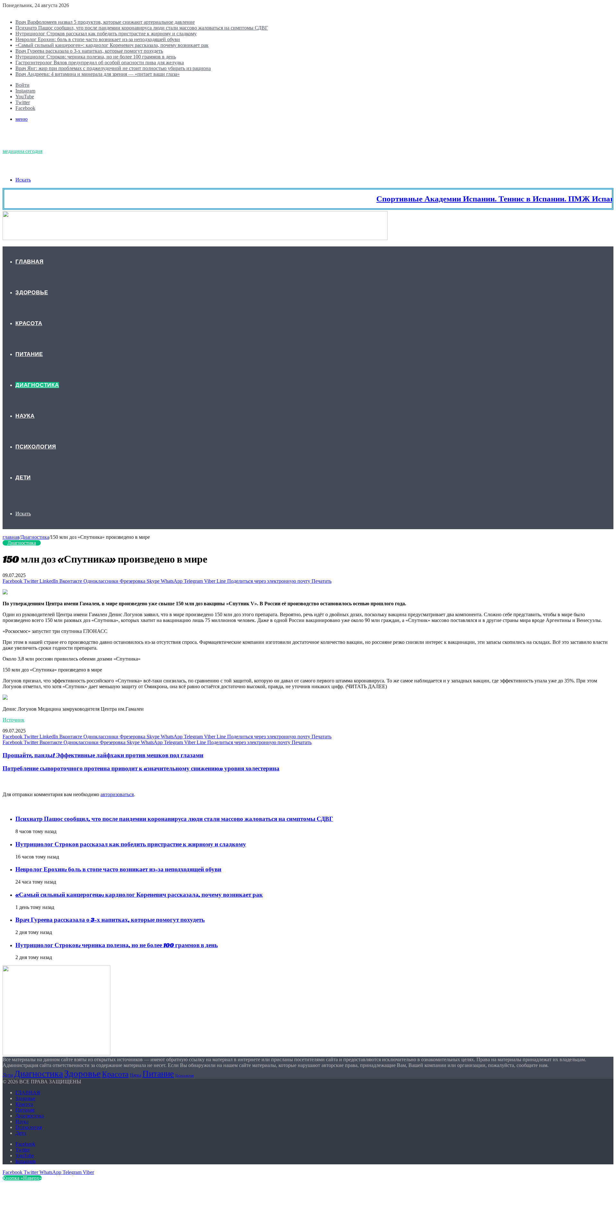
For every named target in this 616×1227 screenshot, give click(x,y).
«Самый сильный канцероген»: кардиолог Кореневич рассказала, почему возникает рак (112, 45)
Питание (29, 354)
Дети (23, 478)
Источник (13, 720)
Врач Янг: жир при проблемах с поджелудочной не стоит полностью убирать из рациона (113, 68)
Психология (35, 447)
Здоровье (31, 292)
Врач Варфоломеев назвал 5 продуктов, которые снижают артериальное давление (105, 22)
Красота (28, 323)
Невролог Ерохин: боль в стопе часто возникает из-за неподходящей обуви (97, 39)
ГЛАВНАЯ (29, 262)
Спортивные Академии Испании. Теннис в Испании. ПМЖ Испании (481, 198)
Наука (25, 416)
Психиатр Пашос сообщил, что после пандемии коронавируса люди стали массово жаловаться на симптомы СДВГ (141, 28)
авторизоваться (117, 794)
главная (11, 537)
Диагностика (37, 385)
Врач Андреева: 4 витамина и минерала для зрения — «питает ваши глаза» (97, 74)
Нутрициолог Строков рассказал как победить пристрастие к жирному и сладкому (106, 33)
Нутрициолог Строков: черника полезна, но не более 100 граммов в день (95, 56)
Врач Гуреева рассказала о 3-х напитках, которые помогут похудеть (89, 51)
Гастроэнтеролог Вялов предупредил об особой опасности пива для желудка (99, 62)
